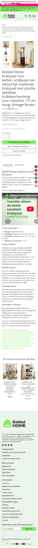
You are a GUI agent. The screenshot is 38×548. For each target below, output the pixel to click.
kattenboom (20, 334)
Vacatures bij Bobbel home (12, 514)
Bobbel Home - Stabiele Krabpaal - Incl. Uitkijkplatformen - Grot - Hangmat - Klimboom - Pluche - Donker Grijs (28, 389)
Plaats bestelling (19, 151)
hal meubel (6, 330)
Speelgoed (6, 455)
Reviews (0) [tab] (19, 165)
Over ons (5, 483)
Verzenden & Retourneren (12, 499)
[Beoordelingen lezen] (8, 124)
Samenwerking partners (11, 511)
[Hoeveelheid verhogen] (8, 136)
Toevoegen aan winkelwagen (19, 142)
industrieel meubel (9, 332)
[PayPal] (10, 544)
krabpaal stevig (27, 343)
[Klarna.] (14, 544)
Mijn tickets (6, 472)
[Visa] (20, 544)
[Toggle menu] (34, 16)
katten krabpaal (8, 334)
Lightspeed (5, 541)
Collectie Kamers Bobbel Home (13, 452)
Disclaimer (6, 489)
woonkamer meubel (16, 348)
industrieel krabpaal (19, 330)
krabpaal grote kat (22, 337)
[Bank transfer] (27, 544)
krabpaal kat (7, 339)
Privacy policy (7, 492)
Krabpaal (29, 334)
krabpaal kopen (19, 339)
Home (4, 25)
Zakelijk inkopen (8, 508)
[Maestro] (23, 544)
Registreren (6, 466)
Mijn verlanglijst (8, 475)
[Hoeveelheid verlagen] (4, 136)
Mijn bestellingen (8, 469)
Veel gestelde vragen (10, 502)
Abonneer (29, 529)
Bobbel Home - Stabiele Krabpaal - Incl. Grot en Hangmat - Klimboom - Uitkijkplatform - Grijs (10, 388)
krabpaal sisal (14, 343)
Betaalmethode (8, 495)
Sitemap (5, 505)
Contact (5, 520)
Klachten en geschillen (10, 517)
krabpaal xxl (6, 346)
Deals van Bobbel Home (11, 458)
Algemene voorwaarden (11, 486)
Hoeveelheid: (6, 133)
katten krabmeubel (25, 332)
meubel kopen (18, 346)
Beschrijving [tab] (8, 165)
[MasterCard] (17, 544)
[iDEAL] (7, 544)
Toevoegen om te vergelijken (13, 155)
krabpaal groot (8, 337)
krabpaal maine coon (15, 341)
